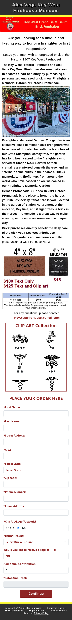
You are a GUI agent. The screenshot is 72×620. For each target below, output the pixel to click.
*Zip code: (10, 478)
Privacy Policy (41, 613)
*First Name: (12, 407)
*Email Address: (14, 506)
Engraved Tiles (36, 610)
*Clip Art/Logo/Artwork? (20, 521)
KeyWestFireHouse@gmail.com (37, 317)
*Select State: (12, 464)
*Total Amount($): (15, 578)
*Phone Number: (15, 492)
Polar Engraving (32, 608)
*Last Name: (12, 421)
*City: (7, 449)
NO (24, 528)
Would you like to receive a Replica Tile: (30, 550)
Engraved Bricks (55, 608)
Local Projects (57, 610)
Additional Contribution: (20, 564)
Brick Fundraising (14, 610)
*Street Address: (14, 435)
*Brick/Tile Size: (14, 536)
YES (12, 528)
